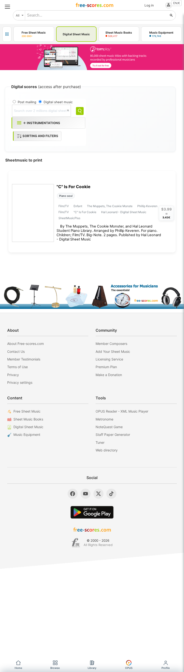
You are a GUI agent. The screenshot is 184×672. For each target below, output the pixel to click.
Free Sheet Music (26, 411)
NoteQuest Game (109, 427)
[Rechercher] (171, 15)
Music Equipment (26, 434)
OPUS (128, 668)
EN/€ (176, 3)
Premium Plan (106, 367)
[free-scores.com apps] (7, 34)
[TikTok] (111, 494)
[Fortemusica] (76, 542)
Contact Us (16, 351)
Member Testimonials (23, 359)
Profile (165, 668)
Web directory (107, 450)
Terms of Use (17, 367)
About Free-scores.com (25, 344)
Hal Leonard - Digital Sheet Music (123, 212)
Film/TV (63, 206)
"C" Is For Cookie (73, 186)
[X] (98, 494)
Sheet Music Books (28, 419)
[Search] (80, 111)
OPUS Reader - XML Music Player (122, 411)
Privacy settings (19, 382)
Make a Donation (109, 375)
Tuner (100, 442)
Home (18, 668)
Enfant (78, 206)
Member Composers (111, 344)
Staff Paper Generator (113, 434)
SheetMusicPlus (69, 218)
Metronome (104, 419)
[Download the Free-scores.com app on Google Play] (92, 512)
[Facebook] (73, 494)
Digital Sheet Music (28, 427)
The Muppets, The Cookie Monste (109, 206)
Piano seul (66, 196)
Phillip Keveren (147, 206)
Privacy (13, 375)
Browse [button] (55, 668)
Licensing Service (109, 359)
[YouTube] (85, 494)
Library (92, 668)
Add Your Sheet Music (113, 351)
